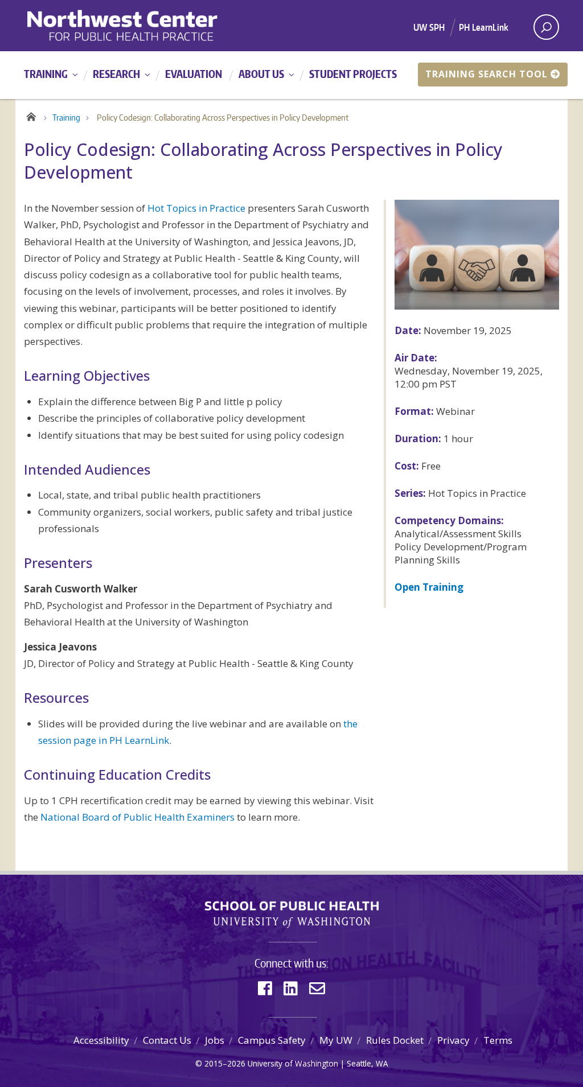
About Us (261, 73)
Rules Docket (395, 1040)
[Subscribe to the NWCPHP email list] (317, 988)
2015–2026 (224, 1063)
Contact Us (167, 1040)
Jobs (214, 1040)
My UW (335, 1040)
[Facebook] (265, 988)
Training (46, 73)
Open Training (429, 587)
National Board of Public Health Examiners (137, 817)
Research (116, 73)
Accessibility (101, 1040)
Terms (497, 1040)
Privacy (453, 1040)
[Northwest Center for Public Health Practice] (155, 25)
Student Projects (353, 73)
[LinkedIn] (290, 988)
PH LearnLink (483, 27)
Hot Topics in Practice (196, 208)
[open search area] (546, 27)
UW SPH (429, 27)
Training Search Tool (486, 74)
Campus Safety (272, 1040)
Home (31, 115)
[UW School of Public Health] (291, 914)
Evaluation (193, 73)
